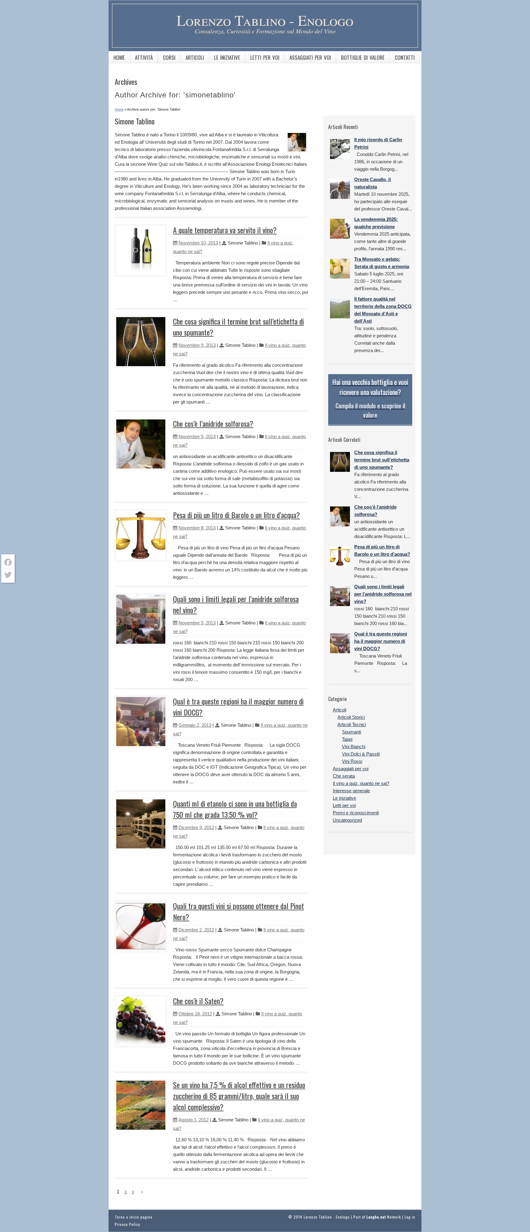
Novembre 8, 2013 (197, 527)
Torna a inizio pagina (133, 1216)
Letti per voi (264, 57)
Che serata (344, 776)
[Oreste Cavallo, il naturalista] (340, 189)
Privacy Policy (127, 1224)
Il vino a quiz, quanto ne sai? (361, 783)
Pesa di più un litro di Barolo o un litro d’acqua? (236, 514)
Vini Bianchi (353, 746)
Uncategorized (347, 820)
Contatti (405, 57)
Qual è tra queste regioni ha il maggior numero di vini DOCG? (380, 641)
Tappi (347, 739)
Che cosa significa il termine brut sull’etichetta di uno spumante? (381, 460)
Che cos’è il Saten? (198, 1000)
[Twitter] (8, 575)
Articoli (195, 57)
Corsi (169, 57)
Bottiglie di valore (363, 57)
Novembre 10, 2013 (198, 242)
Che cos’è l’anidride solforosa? (213, 423)
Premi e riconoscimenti (356, 812)
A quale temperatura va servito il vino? (225, 229)
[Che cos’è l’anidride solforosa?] (340, 516)
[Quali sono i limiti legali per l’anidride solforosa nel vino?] (340, 596)
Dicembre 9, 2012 (196, 827)
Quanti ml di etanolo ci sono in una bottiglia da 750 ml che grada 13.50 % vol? (235, 809)
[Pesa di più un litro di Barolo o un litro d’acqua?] (340, 556)
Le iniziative (227, 57)
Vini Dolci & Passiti (361, 753)
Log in (410, 1216)
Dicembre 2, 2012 (196, 929)
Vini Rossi (352, 761)
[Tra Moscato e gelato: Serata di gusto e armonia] (340, 268)
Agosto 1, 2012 (194, 1119)
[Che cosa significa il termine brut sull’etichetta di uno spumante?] (340, 462)
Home (119, 57)
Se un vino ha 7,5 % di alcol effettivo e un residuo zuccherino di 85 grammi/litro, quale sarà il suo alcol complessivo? (239, 1095)
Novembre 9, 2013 (197, 345)
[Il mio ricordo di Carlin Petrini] (340, 149)
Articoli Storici (351, 717)
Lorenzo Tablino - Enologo (265, 20)
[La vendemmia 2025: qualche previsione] (340, 229)
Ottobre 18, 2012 (195, 1013)
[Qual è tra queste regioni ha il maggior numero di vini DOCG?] (340, 643)
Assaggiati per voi (310, 57)
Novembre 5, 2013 (197, 622)
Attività (144, 57)
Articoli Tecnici (351, 724)
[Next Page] (142, 1192)
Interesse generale (351, 790)
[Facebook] (8, 562)
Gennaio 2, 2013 (195, 725)
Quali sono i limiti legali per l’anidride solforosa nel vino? (383, 594)
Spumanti (351, 731)
